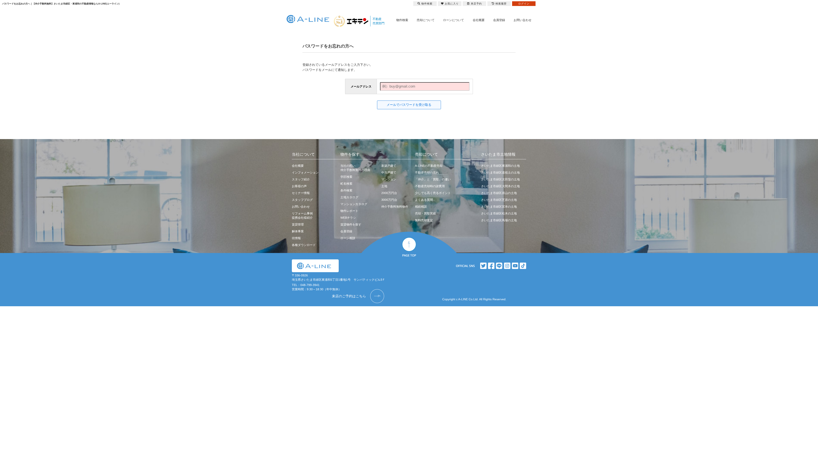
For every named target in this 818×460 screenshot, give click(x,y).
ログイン (523, 3)
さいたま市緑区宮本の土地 (499, 206)
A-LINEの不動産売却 (428, 165)
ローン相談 (347, 238)
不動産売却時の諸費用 (430, 186)
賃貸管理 (298, 224)
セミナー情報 (301, 193)
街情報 (296, 238)
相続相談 (421, 206)
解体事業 (298, 231)
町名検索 (346, 183)
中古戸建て (388, 172)
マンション (388, 179)
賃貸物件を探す (350, 224)
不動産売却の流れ (427, 172)
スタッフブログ (302, 199)
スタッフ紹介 (301, 179)
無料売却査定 (424, 220)
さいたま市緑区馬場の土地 (499, 220)
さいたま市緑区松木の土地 (499, 213)
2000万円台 (389, 193)
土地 (384, 186)
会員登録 (499, 20)
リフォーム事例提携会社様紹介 (302, 215)
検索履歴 (501, 3)
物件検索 (402, 20)
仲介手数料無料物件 (394, 206)
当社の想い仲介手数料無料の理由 (355, 168)
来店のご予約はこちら (349, 296)
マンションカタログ (353, 204)
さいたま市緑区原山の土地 (499, 193)
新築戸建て (388, 165)
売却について (426, 20)
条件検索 (346, 190)
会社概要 (479, 20)
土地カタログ (349, 197)
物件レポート (349, 211)
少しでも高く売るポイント (433, 193)
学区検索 (346, 176)
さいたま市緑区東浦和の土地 (500, 165)
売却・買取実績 (425, 213)
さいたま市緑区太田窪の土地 (500, 179)
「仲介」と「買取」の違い (433, 179)
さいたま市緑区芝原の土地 (499, 199)
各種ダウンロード (304, 245)
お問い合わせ (522, 20)
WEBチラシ (348, 217)
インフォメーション (305, 172)
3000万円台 (389, 199)
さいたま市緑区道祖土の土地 (500, 172)
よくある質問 (424, 199)
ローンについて (453, 20)
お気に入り (452, 3)
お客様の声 (299, 186)
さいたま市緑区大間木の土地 (500, 186)
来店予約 (476, 3)
